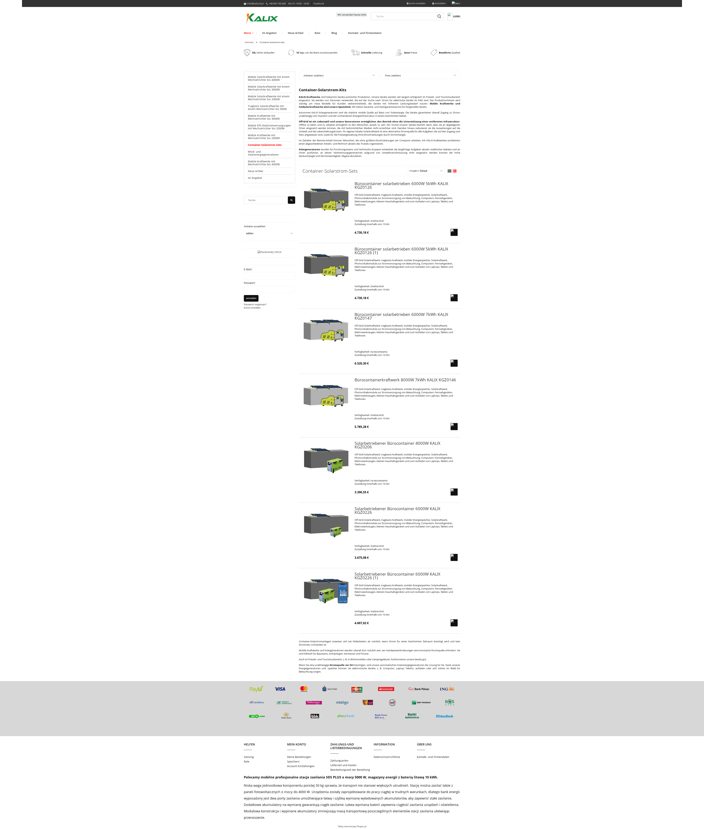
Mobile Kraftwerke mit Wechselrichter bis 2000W (264, 136)
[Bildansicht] (449, 171)
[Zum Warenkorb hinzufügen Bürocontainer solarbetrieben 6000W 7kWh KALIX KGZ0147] (454, 363)
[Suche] (439, 16)
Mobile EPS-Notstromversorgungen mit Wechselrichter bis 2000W (269, 127)
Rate (246, 761)
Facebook (319, 3)
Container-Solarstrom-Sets (265, 145)
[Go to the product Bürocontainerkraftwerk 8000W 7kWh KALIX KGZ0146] (326, 395)
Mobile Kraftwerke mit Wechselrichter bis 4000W (264, 163)
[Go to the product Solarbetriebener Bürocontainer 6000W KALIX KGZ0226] (326, 523)
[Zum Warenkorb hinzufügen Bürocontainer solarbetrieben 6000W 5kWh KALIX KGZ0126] (454, 232)
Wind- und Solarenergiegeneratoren (263, 153)
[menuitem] (250, 32)
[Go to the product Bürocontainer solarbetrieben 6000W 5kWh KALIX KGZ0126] (326, 198)
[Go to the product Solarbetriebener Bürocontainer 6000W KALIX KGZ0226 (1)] (326, 589)
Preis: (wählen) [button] (393, 75)
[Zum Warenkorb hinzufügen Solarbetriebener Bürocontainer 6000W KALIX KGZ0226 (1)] (454, 623)
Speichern (293, 761)
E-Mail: (248, 269)
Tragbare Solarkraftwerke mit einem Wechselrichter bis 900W (267, 107)
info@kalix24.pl (255, 3)
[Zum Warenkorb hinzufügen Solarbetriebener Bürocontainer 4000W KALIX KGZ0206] (454, 492)
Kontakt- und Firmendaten (433, 757)
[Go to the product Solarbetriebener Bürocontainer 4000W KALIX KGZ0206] (326, 458)
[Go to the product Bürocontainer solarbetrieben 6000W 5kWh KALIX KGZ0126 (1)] (326, 264)
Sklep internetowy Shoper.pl (352, 826)
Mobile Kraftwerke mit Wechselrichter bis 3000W (264, 117)
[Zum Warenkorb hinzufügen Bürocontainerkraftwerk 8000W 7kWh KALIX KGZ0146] (454, 426)
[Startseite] (262, 18)
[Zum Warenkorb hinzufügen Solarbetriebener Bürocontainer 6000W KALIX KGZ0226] (454, 557)
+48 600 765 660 (277, 3)
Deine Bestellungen (299, 757)
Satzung (249, 757)
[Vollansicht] (454, 171)
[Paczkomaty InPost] (270, 251)
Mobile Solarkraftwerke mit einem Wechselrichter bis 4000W (268, 78)
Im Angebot (255, 178)
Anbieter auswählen (254, 226)
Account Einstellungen (301, 766)
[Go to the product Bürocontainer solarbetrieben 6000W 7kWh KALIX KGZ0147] (326, 329)
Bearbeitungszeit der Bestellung (350, 769)
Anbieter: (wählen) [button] (313, 75)
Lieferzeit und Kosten (343, 765)
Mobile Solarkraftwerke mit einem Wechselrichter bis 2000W (268, 98)
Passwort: (250, 283)
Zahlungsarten (339, 760)
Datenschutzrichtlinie (387, 757)
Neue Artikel (255, 171)
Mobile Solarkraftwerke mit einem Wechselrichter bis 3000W (268, 88)
